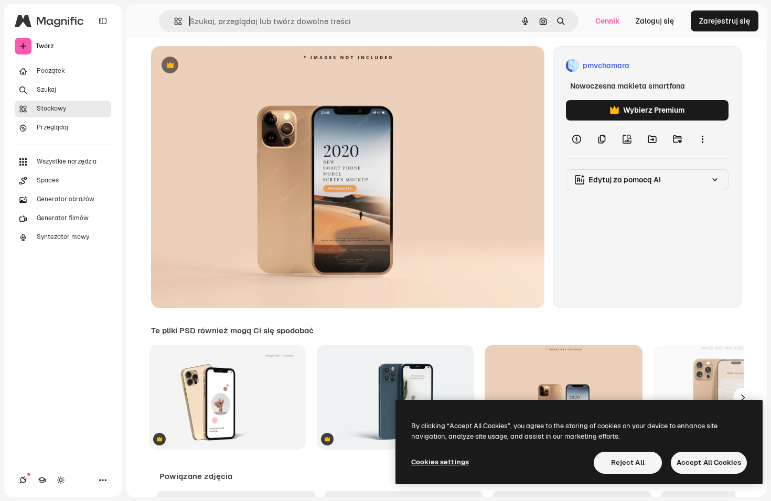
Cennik (607, 21)
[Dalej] (742, 397)
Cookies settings (440, 462)
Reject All (628, 462)
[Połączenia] (23, 480)
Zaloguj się (655, 21)
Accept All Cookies (709, 462)
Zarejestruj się (724, 21)
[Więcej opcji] (702, 139)
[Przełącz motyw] (60, 480)
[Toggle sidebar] (102, 21)
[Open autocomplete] (173, 21)
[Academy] (42, 480)
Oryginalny (223, 66)
